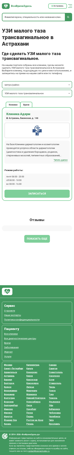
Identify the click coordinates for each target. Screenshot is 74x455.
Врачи (7, 343)
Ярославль (54, 424)
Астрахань (9, 376)
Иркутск (8, 416)
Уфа (51, 405)
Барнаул (8, 380)
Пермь (29, 416)
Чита (51, 420)
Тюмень (53, 398)
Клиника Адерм (18, 114)
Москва (8, 365)
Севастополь (56, 372)
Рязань (30, 424)
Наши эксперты (12, 315)
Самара (52, 365)
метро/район (12, 84)
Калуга (29, 368)
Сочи (51, 380)
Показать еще (37, 238)
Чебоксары (55, 413)
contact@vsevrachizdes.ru (39, 451)
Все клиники (11, 334)
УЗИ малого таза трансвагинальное (24, 93)
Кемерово (31, 372)
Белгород (9, 383)
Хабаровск (54, 409)
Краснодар (32, 380)
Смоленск (54, 376)
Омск (29, 405)
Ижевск (8, 413)
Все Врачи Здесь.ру (7, 291)
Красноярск (32, 383)
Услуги (7, 356)
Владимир (9, 394)
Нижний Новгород (35, 398)
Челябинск (54, 416)
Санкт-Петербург (13, 368)
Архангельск (10, 372)
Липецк (30, 387)
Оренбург (31, 409)
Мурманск (31, 394)
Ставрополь (55, 383)
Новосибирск (33, 402)
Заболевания (11, 347)
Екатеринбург (11, 405)
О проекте (9, 310)
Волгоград (9, 398)
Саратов (53, 368)
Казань (7, 424)
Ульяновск (54, 402)
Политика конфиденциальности (22, 319)
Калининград (32, 365)
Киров (29, 376)
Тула (51, 394)
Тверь (52, 387)
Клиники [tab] (13, 104)
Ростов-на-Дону (34, 420)
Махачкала (31, 390)
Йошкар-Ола (10, 420)
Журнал (8, 352)
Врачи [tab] (26, 104)
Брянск (7, 387)
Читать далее (61, 160)
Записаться (37, 193)
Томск (52, 390)
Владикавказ (10, 390)
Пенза (29, 413)
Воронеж (9, 402)
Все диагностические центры (20, 338)
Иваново (8, 409)
